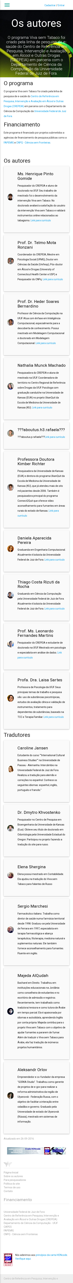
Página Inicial (11, 1172)
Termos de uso (12, 1187)
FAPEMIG (9, 142)
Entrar (61, 5)
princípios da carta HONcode (51, 1255)
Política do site (12, 1183)
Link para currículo (41, 220)
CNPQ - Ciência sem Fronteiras (33, 142)
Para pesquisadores (15, 1180)
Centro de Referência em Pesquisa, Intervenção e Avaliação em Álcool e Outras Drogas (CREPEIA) (34, 101)
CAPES (8, 1226)
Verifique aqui (23, 1258)
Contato (8, 1191)
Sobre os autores (13, 1176)
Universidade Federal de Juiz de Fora (24, 1211)
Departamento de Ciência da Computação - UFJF (31, 1223)
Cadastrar (50, 5)
